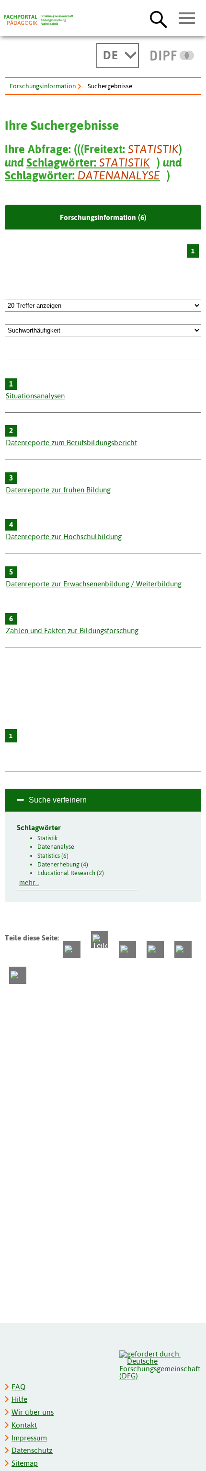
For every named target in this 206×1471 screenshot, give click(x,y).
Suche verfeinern (58, 800)
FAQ (18, 1387)
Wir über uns (32, 1412)
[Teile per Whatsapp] (127, 949)
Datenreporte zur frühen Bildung (58, 490)
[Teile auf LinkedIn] (155, 949)
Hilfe (19, 1399)
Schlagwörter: (88, 162)
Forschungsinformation (43, 86)
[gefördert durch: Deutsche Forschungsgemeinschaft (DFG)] (159, 1364)
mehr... (29, 883)
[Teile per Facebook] (71, 949)
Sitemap (24, 1463)
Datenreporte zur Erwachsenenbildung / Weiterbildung (94, 584)
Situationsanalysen (35, 396)
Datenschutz (32, 1450)
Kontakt (24, 1425)
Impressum (29, 1438)
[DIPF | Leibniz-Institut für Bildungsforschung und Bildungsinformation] (172, 55)
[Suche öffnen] (158, 19)
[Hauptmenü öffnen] (187, 18)
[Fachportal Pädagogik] (38, 20)
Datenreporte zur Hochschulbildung (64, 536)
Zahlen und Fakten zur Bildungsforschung (72, 630)
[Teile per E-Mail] (183, 949)
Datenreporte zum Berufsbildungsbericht (71, 442)
